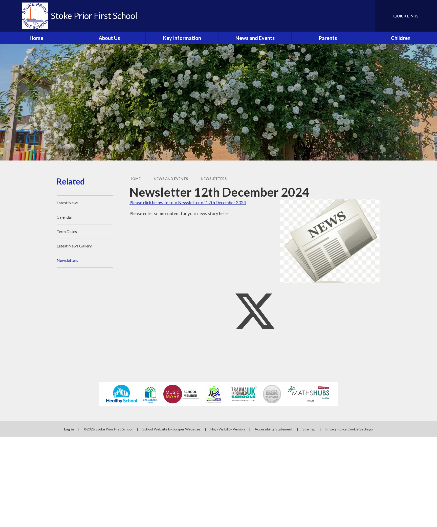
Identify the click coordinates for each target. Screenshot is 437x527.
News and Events (171, 178)
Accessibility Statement (274, 429)
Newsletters (214, 178)
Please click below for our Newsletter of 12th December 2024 (187, 202)
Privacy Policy (336, 429)
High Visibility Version (227, 429)
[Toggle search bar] (366, 16)
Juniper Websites (187, 429)
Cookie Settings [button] (360, 429)
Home (135, 178)
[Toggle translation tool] (348, 16)
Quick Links (406, 15)
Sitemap (308, 429)
